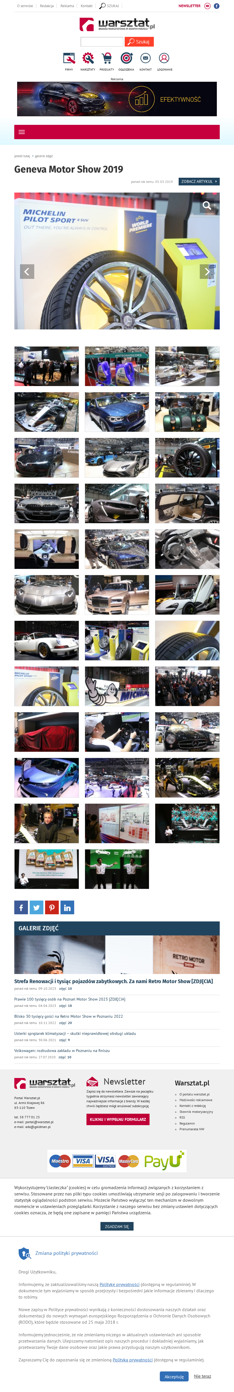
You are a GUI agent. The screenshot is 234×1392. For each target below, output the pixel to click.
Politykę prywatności (120, 1284)
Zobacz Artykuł (197, 181)
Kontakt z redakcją (192, 1105)
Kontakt (86, 5)
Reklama (67, 5)
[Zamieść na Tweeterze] (36, 907)
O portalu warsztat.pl (194, 1094)
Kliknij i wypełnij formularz (118, 1119)
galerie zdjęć (44, 156)
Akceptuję (174, 1376)
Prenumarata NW (191, 1129)
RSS (182, 1117)
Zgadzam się (119, 1226)
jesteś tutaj (22, 156)
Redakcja (47, 5)
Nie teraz (202, 1376)
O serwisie (25, 5)
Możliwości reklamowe (195, 1100)
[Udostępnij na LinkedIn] (67, 907)
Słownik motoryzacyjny (196, 1111)
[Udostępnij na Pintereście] (52, 907)
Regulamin (187, 1123)
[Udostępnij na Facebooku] (21, 907)
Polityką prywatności (133, 1360)
